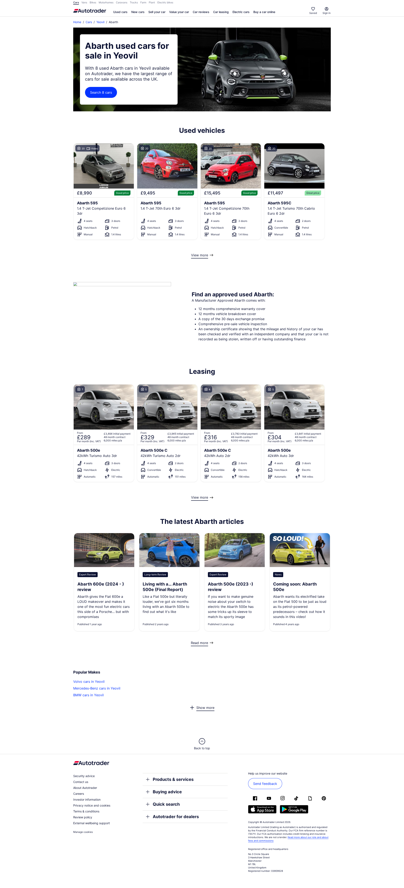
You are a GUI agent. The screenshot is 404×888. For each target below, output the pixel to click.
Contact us (80, 782)
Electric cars (241, 12)
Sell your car (156, 12)
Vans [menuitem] (84, 2)
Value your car (179, 12)
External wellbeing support (91, 823)
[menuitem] (120, 12)
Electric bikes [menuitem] (165, 2)
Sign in (327, 13)
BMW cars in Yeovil (88, 695)
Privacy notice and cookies (91, 805)
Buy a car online (264, 12)
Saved (313, 13)
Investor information (87, 799)
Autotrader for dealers (176, 816)
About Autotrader (85, 787)
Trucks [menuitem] (134, 2)
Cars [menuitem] (76, 2)
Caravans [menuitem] (121, 2)
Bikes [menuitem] (93, 2)
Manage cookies (83, 831)
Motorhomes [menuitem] (106, 2)
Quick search (166, 804)
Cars (89, 22)
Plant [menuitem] (152, 2)
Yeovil (100, 22)
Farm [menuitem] (143, 2)
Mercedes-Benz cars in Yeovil (96, 688)
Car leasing (221, 12)
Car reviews (201, 12)
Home (77, 22)
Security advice (84, 776)
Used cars (120, 12)
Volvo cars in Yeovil (89, 681)
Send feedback (265, 783)
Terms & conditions (86, 811)
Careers (78, 793)
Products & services (173, 779)
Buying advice (167, 791)
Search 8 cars (101, 92)
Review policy (82, 817)
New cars (138, 12)
